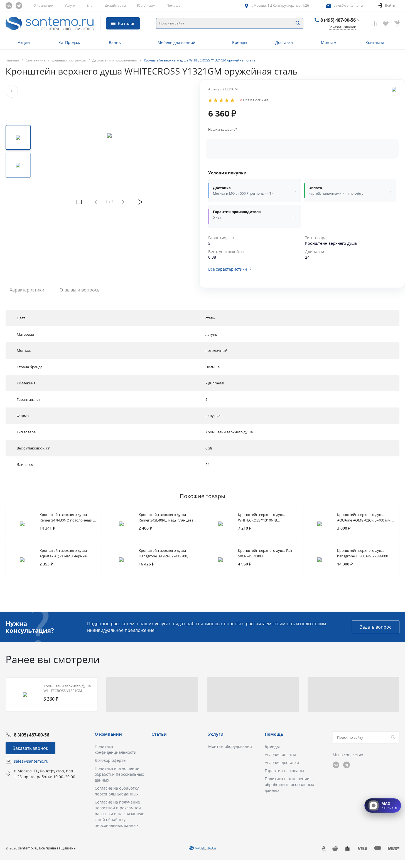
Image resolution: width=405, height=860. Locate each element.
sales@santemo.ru (348, 5)
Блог (90, 5)
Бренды (272, 746)
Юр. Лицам (146, 5)
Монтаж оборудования (230, 746)
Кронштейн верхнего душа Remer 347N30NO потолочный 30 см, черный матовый (68, 520)
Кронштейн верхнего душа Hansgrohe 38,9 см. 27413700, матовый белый (163, 556)
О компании (43, 5)
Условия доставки (282, 762)
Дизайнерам (115, 5)
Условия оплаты (280, 754)
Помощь (173, 5)
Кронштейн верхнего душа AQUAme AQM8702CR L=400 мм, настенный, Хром (364, 520)
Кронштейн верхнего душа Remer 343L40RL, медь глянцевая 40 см (167, 520)
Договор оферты (110, 760)
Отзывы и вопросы (80, 290)
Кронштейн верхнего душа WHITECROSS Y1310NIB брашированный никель (261, 520)
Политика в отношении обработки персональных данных (119, 774)
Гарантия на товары (284, 770)
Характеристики (27, 290)
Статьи (159, 734)
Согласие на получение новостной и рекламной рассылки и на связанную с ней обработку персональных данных (119, 813)
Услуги (70, 5)
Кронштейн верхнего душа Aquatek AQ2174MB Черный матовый (63, 556)
